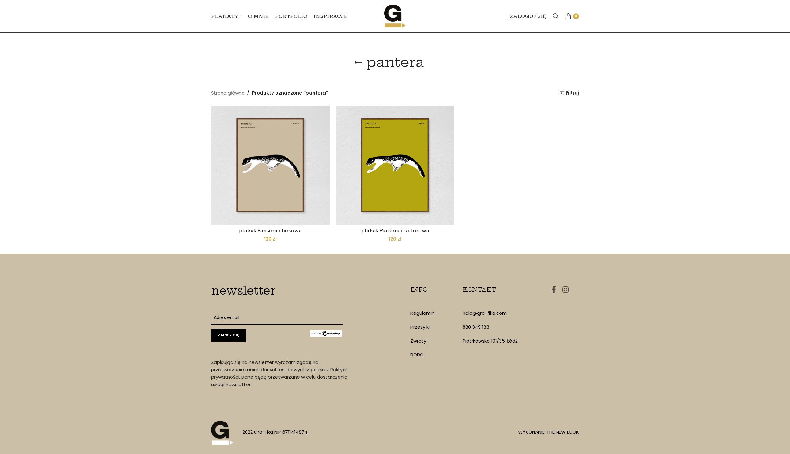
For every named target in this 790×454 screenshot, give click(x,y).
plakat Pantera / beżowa (270, 230)
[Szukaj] (556, 16)
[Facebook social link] (553, 290)
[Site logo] (395, 15)
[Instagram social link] (565, 290)
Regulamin (422, 313)
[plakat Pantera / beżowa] (270, 165)
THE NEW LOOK (563, 432)
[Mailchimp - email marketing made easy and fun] (326, 333)
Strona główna (228, 93)
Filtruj (572, 93)
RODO (417, 354)
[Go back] (358, 63)
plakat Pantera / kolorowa (395, 230)
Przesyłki (420, 327)
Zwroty (418, 341)
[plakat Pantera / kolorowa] (395, 165)
